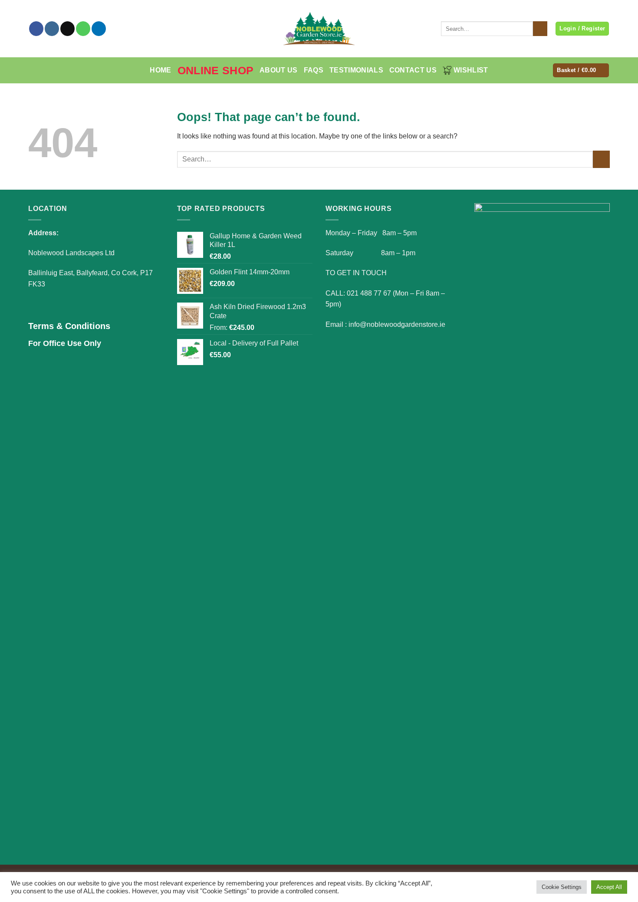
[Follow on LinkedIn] (99, 28)
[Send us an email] (67, 28)
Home (160, 70)
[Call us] (83, 28)
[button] (581, 70)
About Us (279, 70)
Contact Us (413, 70)
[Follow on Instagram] (52, 28)
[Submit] (540, 28)
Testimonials (356, 70)
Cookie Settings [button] (562, 887)
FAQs (313, 70)
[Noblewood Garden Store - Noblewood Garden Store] (319, 28)
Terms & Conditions (69, 326)
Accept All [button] (609, 887)
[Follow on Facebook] (36, 28)
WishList (471, 70)
